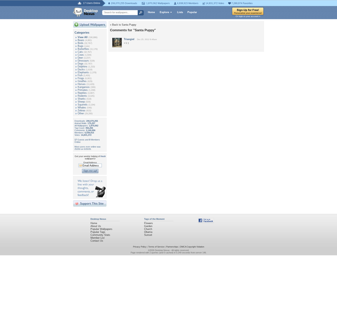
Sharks (82, 98)
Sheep (81, 101)
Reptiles (82, 92)
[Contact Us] (91, 196)
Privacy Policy (139, 247)
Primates (83, 89)
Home (151, 12)
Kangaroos (84, 87)
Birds (80, 43)
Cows (81, 54)
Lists (180, 12)
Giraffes (82, 81)
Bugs (80, 46)
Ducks (81, 69)
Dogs (80, 63)
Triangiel (129, 39)
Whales (82, 107)
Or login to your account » (248, 16)
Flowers (148, 223)
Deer (80, 57)
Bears (81, 40)
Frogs (81, 78)
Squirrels (83, 104)
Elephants (83, 72)
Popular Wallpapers (101, 229)
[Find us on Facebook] (206, 222)
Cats (80, 51)
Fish (80, 75)
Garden (148, 226)
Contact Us (96, 240)
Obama (148, 231)
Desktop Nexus (162, 250)
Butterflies (83, 48)
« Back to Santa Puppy (123, 24)
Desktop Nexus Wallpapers (85, 12)
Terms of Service (156, 247)
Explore (164, 12)
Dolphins (82, 66)
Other (81, 113)
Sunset (148, 234)
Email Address (90, 162)
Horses (82, 84)
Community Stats (100, 234)
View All (83, 37)
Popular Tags (97, 231)
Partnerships (172, 247)
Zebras (81, 110)
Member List (97, 237)
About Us (95, 226)
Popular (192, 12)
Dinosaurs (83, 60)
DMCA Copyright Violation (192, 247)
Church (148, 229)
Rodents (82, 95)
